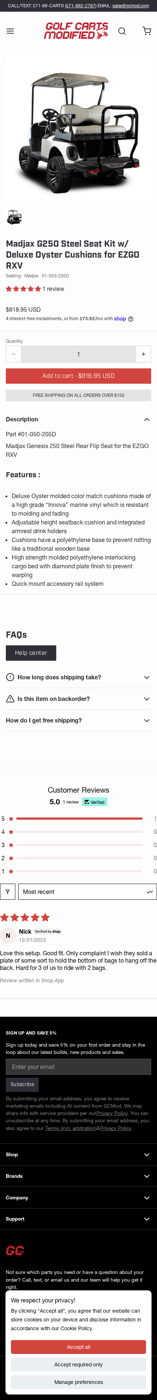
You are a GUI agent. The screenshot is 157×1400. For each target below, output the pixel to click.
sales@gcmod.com (130, 5)
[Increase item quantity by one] (143, 354)
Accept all (78, 1347)
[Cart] (144, 31)
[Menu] (13, 31)
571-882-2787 (80, 5)
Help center (31, 653)
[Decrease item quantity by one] (13, 354)
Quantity (14, 341)
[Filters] (7, 892)
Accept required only (78, 1364)
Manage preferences (78, 1382)
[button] (24, 288)
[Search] (119, 31)
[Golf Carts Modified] (76, 31)
